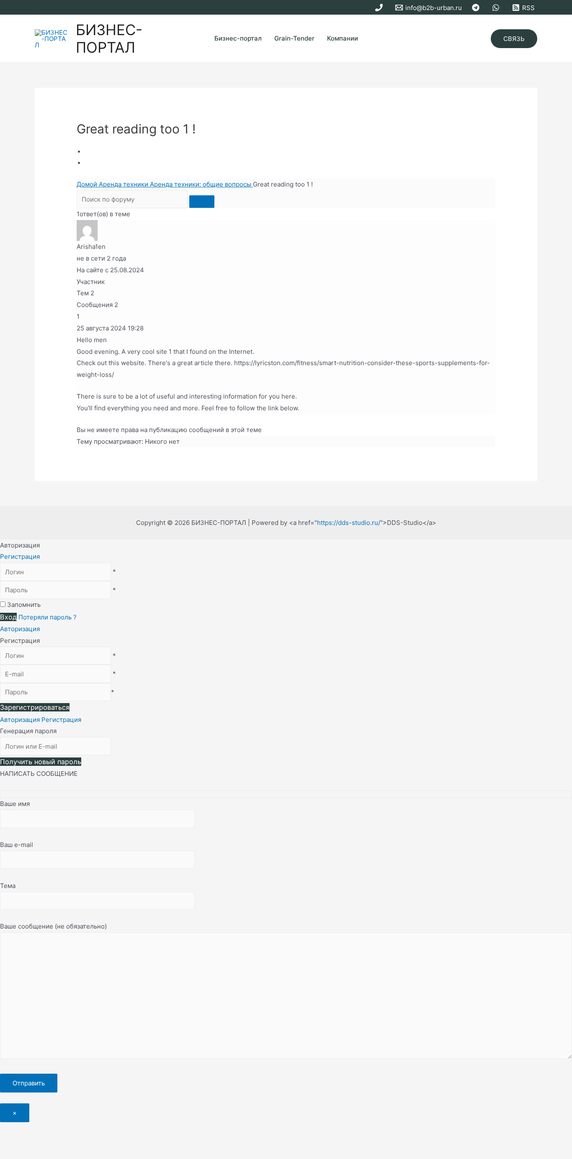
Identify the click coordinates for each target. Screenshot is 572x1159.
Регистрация (20, 556)
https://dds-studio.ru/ (348, 523)
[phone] (380, 7)
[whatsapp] (497, 7)
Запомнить (24, 605)
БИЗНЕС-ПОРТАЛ (109, 38)
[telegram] (476, 7)
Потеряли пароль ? (47, 617)
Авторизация (20, 629)
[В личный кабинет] (87, 230)
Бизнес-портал (238, 38)
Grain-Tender (294, 38)
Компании (342, 38)
